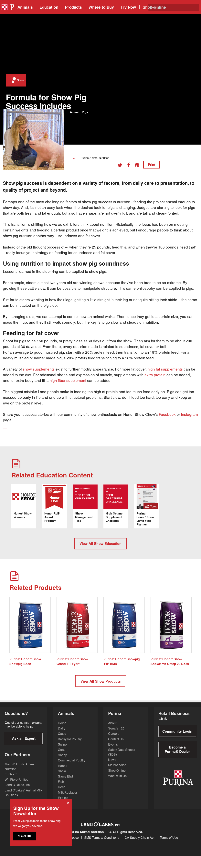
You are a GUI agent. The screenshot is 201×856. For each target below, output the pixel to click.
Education (48, 7)
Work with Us (117, 775)
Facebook (167, 414)
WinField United (16, 779)
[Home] (7, 7)
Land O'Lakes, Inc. (17, 784)
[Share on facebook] (130, 165)
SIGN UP (24, 836)
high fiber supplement (68, 380)
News (112, 759)
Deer (61, 787)
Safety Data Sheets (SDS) (121, 752)
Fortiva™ (11, 774)
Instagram (189, 414)
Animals (25, 7)
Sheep (62, 755)
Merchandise (117, 765)
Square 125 (116, 728)
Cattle (62, 733)
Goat (61, 749)
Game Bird (65, 776)
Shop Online (117, 770)
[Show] (12, 80)
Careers (113, 733)
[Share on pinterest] (138, 165)
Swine (62, 744)
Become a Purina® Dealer (177, 749)
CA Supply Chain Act (139, 837)
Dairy (61, 728)
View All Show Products (100, 681)
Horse (62, 723)
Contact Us (116, 739)
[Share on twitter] (121, 165)
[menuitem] (7, 7)
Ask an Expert (24, 738)
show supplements (39, 369)
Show (62, 771)
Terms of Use (169, 837)
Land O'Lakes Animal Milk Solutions (23, 792)
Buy (101, 7)
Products (73, 7)
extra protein (154, 374)
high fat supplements (165, 369)
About (112, 723)
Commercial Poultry (71, 760)
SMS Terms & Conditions (101, 837)
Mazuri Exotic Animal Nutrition (20, 766)
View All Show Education (100, 543)
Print (151, 164)
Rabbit (62, 765)
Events (113, 744)
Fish (61, 781)
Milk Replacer (67, 792)
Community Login (177, 731)
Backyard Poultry (70, 739)
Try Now (128, 7)
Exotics (63, 797)
